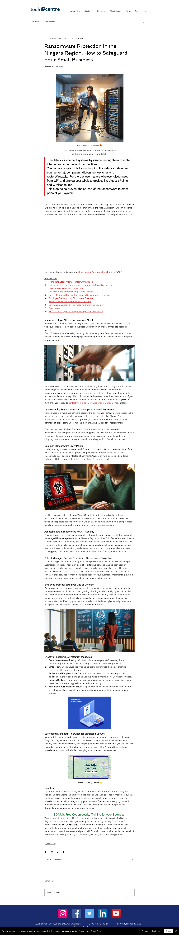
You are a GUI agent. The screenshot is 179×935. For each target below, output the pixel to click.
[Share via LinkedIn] (57, 852)
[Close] (176, 931)
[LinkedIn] (102, 913)
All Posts (35, 22)
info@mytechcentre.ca (129, 923)
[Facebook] (76, 913)
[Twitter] (89, 913)
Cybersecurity (49, 22)
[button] (89, 10)
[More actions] (133, 38)
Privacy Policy (96, 931)
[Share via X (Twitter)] (51, 852)
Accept (168, 931)
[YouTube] (116, 913)
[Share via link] (63, 852)
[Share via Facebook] (45, 852)
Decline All (156, 931)
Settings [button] (145, 931)
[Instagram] (62, 913)
